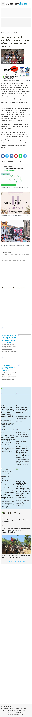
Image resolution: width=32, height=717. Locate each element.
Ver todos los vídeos (16, 561)
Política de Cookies (19, 710)
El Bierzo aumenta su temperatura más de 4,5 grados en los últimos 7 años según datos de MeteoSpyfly (8, 440)
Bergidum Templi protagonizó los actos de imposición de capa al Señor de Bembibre (23, 409)
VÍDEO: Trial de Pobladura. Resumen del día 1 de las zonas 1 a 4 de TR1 (16, 556)
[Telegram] (25, 156)
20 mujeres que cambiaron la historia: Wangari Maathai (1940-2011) (8, 368)
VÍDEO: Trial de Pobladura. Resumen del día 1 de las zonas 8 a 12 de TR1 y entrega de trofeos (16, 530)
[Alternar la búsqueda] (29, 3)
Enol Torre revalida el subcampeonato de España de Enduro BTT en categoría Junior (8, 494)
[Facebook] (3, 156)
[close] (3, 4)
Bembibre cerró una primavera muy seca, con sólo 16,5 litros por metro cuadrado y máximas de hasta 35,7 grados (23, 452)
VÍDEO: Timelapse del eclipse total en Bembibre (15, 521)
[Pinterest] (16, 156)
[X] (7, 156)
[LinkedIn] (12, 156)
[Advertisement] (16, 633)
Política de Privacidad (7, 710)
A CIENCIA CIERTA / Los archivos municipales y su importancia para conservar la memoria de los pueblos (9, 338)
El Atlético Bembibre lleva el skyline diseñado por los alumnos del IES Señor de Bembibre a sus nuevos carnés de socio (8, 412)
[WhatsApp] (20, 156)
